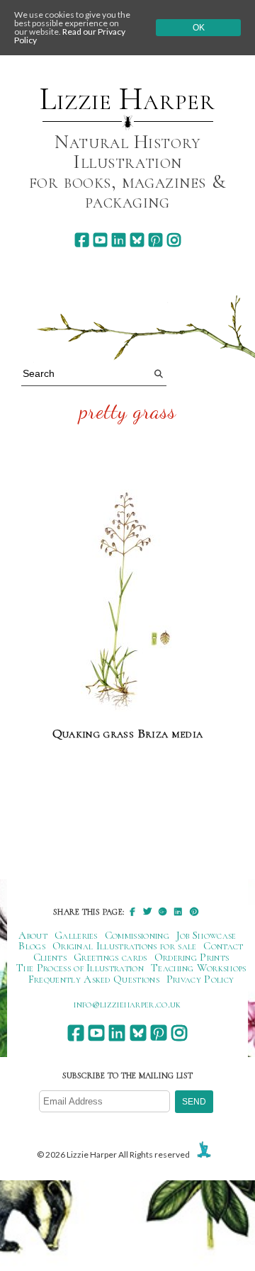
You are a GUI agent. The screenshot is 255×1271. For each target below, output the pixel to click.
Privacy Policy (200, 979)
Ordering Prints (192, 957)
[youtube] (100, 239)
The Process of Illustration (80, 967)
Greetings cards (110, 957)
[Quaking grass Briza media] (127, 602)
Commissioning (137, 935)
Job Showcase (206, 935)
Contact (223, 945)
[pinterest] (155, 239)
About (32, 935)
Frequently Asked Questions (93, 979)
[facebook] (82, 239)
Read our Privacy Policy (69, 35)
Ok (199, 28)
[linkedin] (118, 239)
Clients (50, 957)
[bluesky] (137, 239)
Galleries (76, 935)
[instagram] (174, 239)
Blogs (31, 945)
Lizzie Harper (127, 99)
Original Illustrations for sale (124, 945)
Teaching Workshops (198, 967)
